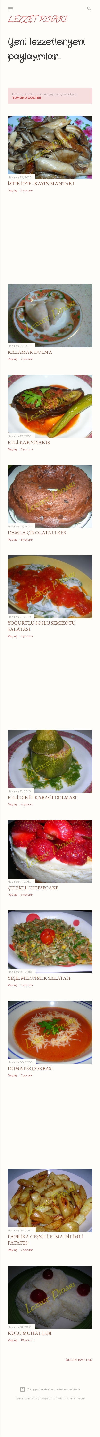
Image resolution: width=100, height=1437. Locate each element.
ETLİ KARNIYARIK (29, 442)
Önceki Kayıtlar (79, 1359)
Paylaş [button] (12, 190)
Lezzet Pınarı (37, 20)
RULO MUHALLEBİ (29, 1333)
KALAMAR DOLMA (30, 352)
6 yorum (27, 894)
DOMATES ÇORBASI (30, 1068)
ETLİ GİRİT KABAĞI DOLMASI (42, 797)
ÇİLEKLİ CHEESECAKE (33, 888)
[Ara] (89, 7)
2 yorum (27, 190)
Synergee (42, 1398)
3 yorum (27, 539)
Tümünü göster (26, 97)
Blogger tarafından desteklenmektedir (53, 1389)
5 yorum (27, 449)
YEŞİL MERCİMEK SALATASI (39, 978)
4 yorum (27, 804)
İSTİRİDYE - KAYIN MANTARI (41, 183)
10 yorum (27, 1340)
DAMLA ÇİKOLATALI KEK (37, 532)
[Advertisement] (50, 238)
